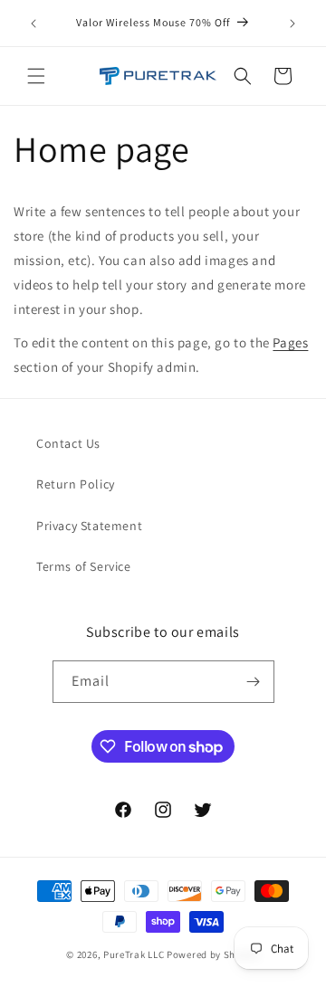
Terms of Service (83, 566)
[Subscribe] (253, 681)
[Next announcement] (292, 23)
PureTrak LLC (133, 954)
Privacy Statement (89, 525)
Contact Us (68, 443)
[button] (36, 76)
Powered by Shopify (213, 954)
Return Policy (75, 484)
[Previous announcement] (33, 23)
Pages (290, 342)
